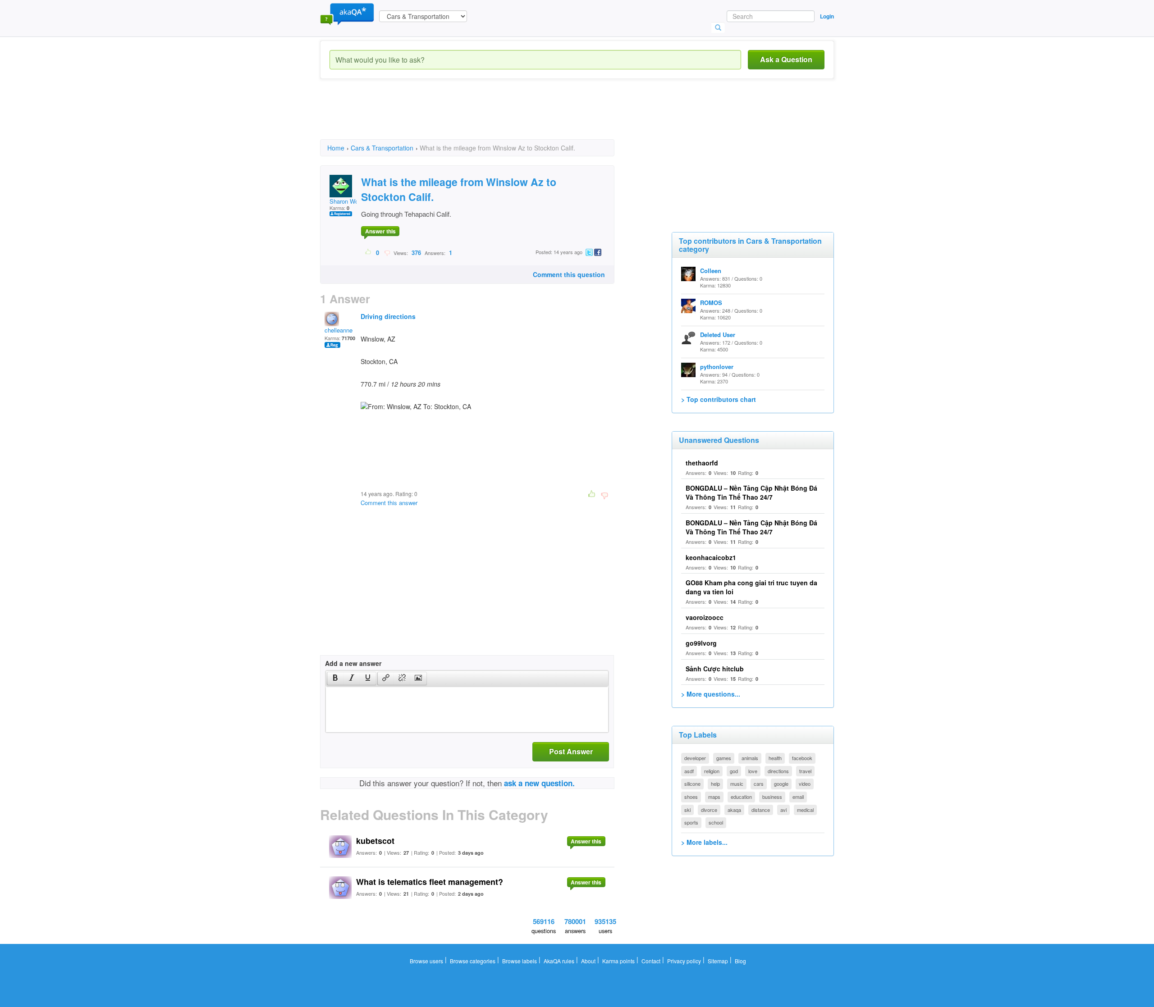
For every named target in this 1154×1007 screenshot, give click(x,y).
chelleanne (339, 330)
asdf (689, 771)
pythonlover (716, 366)
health (775, 757)
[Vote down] (387, 252)
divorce (709, 809)
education (741, 796)
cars (759, 783)
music (736, 783)
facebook (802, 757)
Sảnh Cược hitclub (715, 668)
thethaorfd (702, 462)
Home (335, 147)
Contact (650, 961)
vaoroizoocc (705, 617)
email (798, 796)
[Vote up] (368, 252)
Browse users (426, 961)
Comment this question (569, 274)
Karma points (618, 961)
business (772, 796)
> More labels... (704, 842)
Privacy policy (684, 961)
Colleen (710, 270)
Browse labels (519, 961)
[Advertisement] (484, 117)
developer (695, 757)
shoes (691, 796)
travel (805, 771)
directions (778, 771)
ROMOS (711, 302)
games (723, 757)
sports (691, 822)
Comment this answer (389, 502)
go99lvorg (701, 642)
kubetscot (375, 841)
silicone (692, 783)
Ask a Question (786, 59)
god (734, 771)
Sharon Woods (349, 201)
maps (714, 796)
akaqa (734, 809)
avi (783, 809)
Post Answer (571, 751)
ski (687, 809)
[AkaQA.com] (347, 13)
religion (711, 771)
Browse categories (472, 961)
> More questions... (710, 693)
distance (760, 809)
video (805, 783)
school (716, 822)
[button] (335, 678)
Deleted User (717, 334)
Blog (740, 961)
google (781, 783)
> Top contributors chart (718, 399)
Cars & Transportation (382, 147)
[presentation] (335, 678)
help (715, 783)
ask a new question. (539, 783)
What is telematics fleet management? (429, 882)
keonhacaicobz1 (711, 557)
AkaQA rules (559, 961)
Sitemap (718, 961)
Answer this (380, 231)
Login (827, 16)
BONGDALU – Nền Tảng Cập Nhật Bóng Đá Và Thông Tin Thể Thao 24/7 (751, 492)
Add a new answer (353, 663)
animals (750, 757)
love (752, 771)
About (588, 961)
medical (805, 809)
